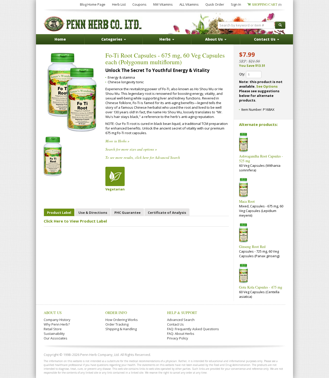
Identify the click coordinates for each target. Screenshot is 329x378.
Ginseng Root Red (252, 246)
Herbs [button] (165, 39)
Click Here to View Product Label (75, 221)
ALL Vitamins (189, 4)
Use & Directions (92, 212)
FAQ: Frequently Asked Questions (193, 329)
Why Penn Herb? (57, 324)
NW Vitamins (163, 4)
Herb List (119, 4)
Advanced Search (181, 319)
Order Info (116, 312)
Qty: (242, 74)
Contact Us (175, 324)
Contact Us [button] (265, 39)
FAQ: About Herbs (180, 333)
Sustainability (54, 333)
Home (60, 39)
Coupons (139, 4)
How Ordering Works (121, 319)
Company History (57, 319)
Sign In (236, 4)
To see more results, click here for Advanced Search (142, 157)
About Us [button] (214, 39)
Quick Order (214, 4)
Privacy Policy (177, 338)
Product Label (59, 212)
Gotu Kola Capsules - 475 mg (260, 287)
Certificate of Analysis (167, 212)
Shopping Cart (267, 4)
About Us (53, 312)
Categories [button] (112, 39)
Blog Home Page (92, 4)
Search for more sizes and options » (131, 149)
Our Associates (55, 338)
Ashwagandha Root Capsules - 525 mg (261, 158)
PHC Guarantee (127, 212)
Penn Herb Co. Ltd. (93, 23)
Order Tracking (117, 324)
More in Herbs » (117, 141)
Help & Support (182, 312)
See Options (267, 86)
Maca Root (247, 201)
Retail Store (53, 329)
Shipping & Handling (121, 329)
